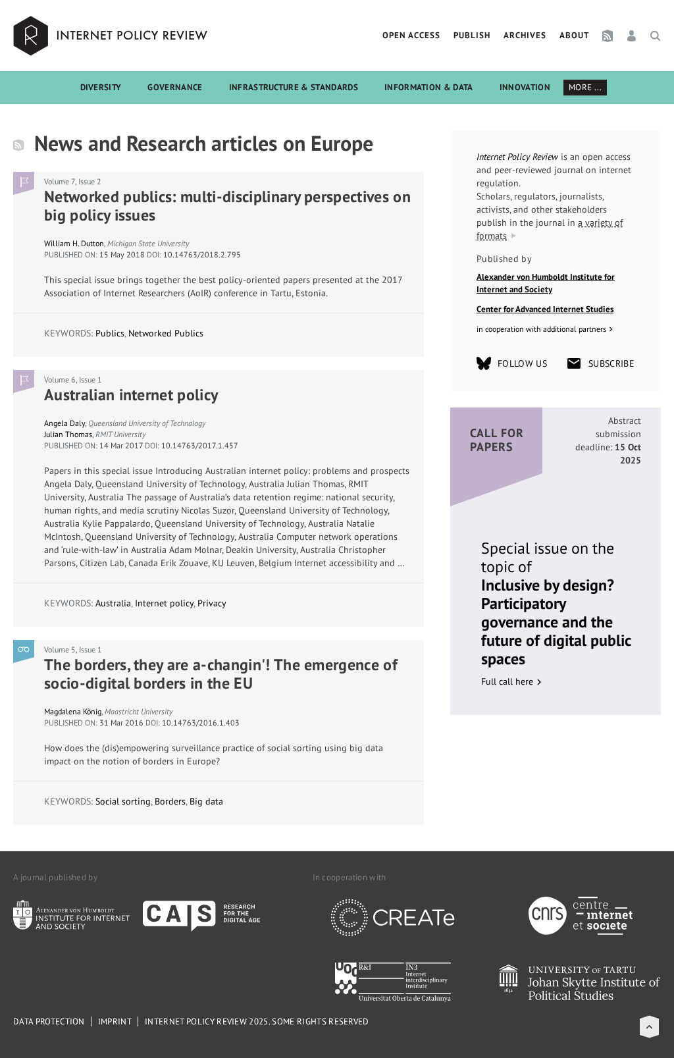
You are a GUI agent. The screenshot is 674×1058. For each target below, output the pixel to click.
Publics (109, 333)
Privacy (211, 603)
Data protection (49, 1021)
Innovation (525, 87)
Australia (113, 603)
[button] (649, 1026)
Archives (525, 35)
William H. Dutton (74, 243)
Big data (206, 801)
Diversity (101, 87)
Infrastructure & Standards (293, 87)
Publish (472, 35)
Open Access (411, 35)
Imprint (115, 1021)
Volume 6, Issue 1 (73, 379)
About (574, 35)
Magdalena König (72, 711)
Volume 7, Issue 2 (72, 181)
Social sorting (123, 801)
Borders (170, 801)
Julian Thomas (68, 434)
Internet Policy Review (112, 35)
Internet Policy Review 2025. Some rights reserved (257, 1021)
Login (631, 35)
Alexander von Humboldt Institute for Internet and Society (546, 283)
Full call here (507, 681)
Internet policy (164, 603)
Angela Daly (64, 423)
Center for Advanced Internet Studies (545, 309)
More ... (585, 87)
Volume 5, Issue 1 (73, 649)
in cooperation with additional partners (541, 329)
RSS (607, 35)
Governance (174, 87)
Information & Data (428, 87)
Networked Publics (165, 333)
